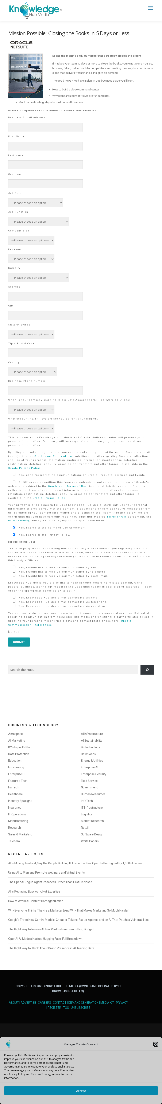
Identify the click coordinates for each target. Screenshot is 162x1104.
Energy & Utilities (92, 760)
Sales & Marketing (20, 834)
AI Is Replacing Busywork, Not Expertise (34, 891)
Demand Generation (83, 1002)
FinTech (13, 787)
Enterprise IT (16, 774)
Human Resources (93, 794)
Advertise (28, 1002)
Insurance (14, 807)
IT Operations (17, 814)
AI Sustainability (91, 740)
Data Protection (18, 754)
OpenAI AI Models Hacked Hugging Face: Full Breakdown (45, 938)
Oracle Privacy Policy (24, 468)
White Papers (90, 841)
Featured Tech (17, 781)
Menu (150, 8)
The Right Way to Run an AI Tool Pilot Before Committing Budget (51, 929)
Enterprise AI (89, 767)
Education (15, 760)
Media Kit (107, 1002)
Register (54, 1007)
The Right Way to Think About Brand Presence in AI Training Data (51, 948)
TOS (66, 1007)
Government (89, 787)
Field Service (89, 781)
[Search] (147, 670)
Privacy (122, 1002)
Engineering (16, 767)
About (14, 1002)
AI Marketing (16, 740)
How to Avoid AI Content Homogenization (35, 901)
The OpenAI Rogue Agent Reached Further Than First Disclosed (50, 882)
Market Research (92, 821)
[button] (156, 1044)
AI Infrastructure (92, 734)
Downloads (88, 754)
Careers (44, 1002)
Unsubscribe (80, 1007)
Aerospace (15, 734)
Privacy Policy (19, 520)
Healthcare (15, 794)
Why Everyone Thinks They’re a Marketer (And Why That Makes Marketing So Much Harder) (69, 910)
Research (14, 827)
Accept (81, 1091)
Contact (59, 1002)
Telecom (14, 841)
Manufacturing (18, 821)
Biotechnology (90, 747)
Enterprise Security (93, 774)
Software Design (92, 834)
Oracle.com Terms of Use (53, 456)
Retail (85, 827)
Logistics (87, 814)
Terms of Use (39, 1074)
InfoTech (87, 801)
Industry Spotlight (20, 801)
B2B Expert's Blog (19, 747)
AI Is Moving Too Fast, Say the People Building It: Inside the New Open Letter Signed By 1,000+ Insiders (75, 863)
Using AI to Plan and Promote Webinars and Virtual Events (46, 872)
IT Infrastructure (92, 807)
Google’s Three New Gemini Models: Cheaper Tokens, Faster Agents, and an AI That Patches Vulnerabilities (78, 919)
